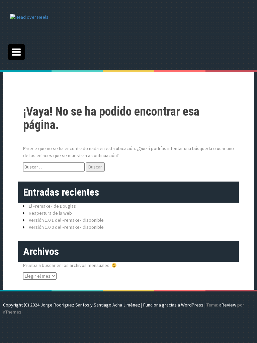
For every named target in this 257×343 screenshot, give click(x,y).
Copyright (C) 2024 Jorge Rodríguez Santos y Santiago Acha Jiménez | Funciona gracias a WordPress (103, 305)
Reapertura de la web (50, 213)
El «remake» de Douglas (52, 206)
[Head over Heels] (29, 17)
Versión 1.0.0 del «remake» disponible (66, 227)
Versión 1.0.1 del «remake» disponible (66, 220)
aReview (227, 305)
